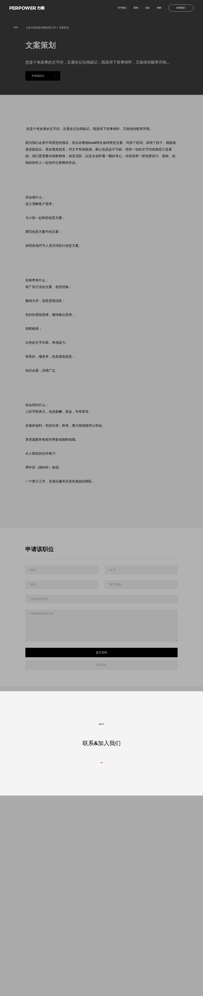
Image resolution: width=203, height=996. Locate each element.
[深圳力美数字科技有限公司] (27, 8)
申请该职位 (38, 75)
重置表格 (101, 665)
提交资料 (101, 652)
